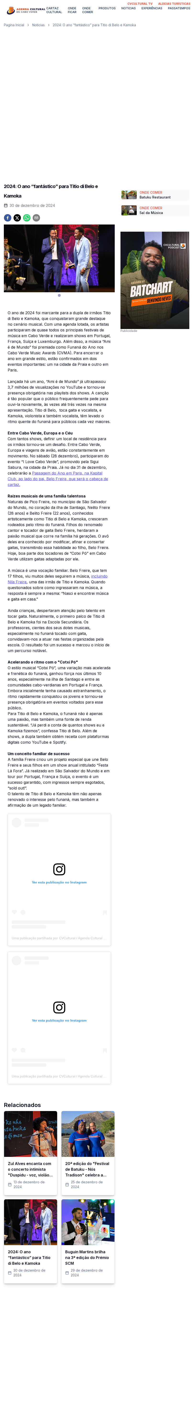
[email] (36, 218)
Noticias (128, 8)
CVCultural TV (139, 3)
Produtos (107, 8)
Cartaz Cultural (54, 10)
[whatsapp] (27, 218)
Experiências (152, 8)
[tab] (59, 295)
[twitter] (17, 218)
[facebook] (7, 218)
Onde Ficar (72, 10)
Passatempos (179, 8)
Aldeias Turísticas (174, 3)
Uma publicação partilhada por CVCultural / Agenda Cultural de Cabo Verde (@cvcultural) (79, 938)
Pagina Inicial (14, 25)
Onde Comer (87, 10)
